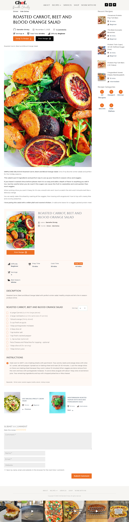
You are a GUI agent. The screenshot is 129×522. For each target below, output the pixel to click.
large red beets (29, 316)
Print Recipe (43, 39)
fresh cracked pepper (20, 336)
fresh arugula (18, 323)
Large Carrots (25, 313)
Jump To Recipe (22, 39)
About (46, 5)
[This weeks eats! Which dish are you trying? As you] (118, 511)
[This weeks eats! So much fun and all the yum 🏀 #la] (10, 511)
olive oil (15, 329)
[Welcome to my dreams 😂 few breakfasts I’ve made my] (75, 511)
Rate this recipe (10, 430)
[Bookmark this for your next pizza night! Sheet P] (53, 511)
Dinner (15, 11)
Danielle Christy (23, 29)
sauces (102, 108)
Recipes (55, 5)
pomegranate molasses (22, 326)
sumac (19, 339)
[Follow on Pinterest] (114, 4)
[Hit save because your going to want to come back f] (32, 511)
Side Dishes (24, 11)
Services (67, 5)
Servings (75, 308)
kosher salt (16, 332)
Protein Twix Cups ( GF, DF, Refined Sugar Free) (116, 47)
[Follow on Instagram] (110, 4)
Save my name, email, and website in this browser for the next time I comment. (35, 470)
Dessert (111, 95)
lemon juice (17, 349)
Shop (76, 5)
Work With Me (88, 5)
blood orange (21, 319)
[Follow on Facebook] (106, 4)
